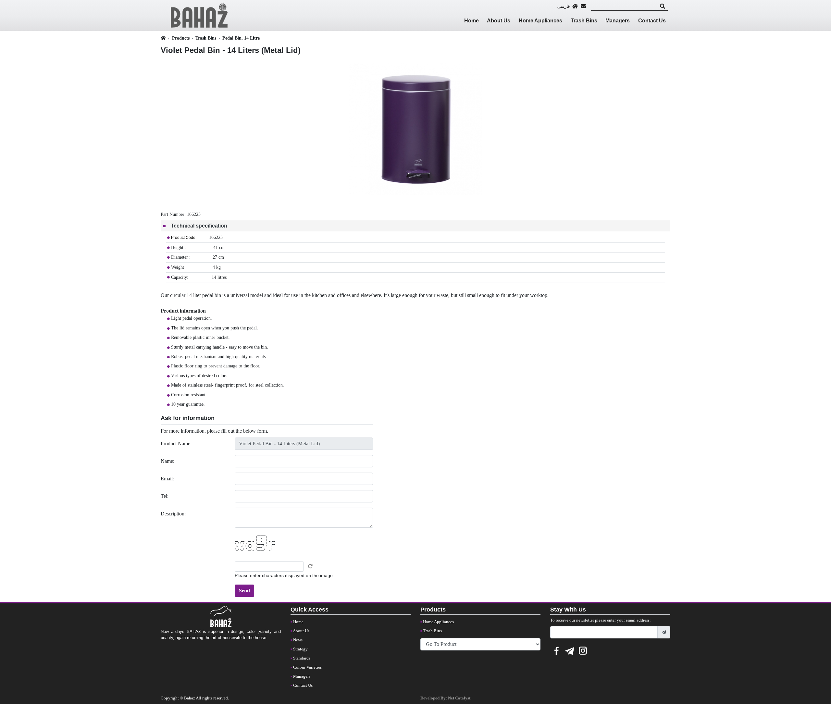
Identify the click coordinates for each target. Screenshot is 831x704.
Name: (167, 461)
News (298, 640)
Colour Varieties (307, 667)
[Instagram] (583, 650)
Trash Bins (584, 20)
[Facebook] (556, 650)
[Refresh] (310, 566)
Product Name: (176, 443)
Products (181, 38)
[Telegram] (570, 650)
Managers (617, 20)
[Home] (575, 6)
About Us (498, 20)
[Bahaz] (199, 14)
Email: (167, 478)
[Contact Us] (583, 6)
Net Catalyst (459, 698)
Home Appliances (540, 20)
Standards (301, 658)
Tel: (164, 496)
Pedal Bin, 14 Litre (241, 38)
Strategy (300, 649)
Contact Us (652, 20)
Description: (173, 513)
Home (471, 20)
